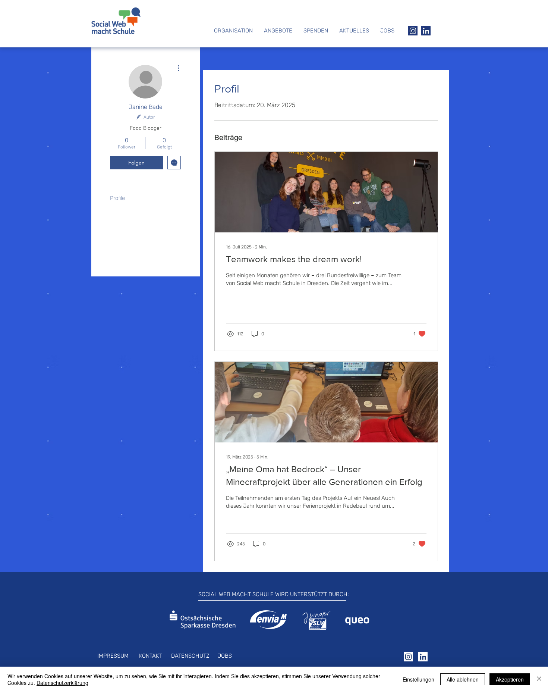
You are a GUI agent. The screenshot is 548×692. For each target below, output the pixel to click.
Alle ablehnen (463, 679)
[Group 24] (408, 656)
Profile (117, 198)
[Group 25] (423, 656)
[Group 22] (413, 30)
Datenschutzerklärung (62, 682)
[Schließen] (539, 679)
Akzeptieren (510, 679)
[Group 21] (426, 30)
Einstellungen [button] (418, 679)
